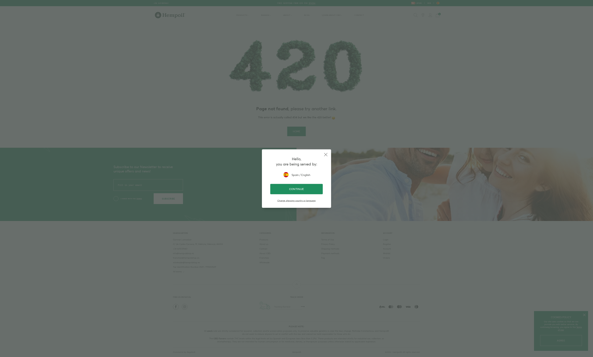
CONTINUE (296, 188)
